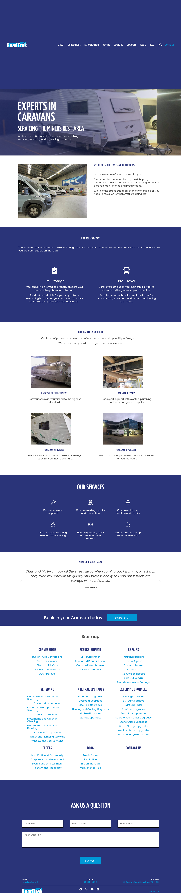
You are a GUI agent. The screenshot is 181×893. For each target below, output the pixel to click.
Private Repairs (133, 661)
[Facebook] (80, 889)
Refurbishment (91, 44)
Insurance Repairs (133, 656)
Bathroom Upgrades (90, 696)
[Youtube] (91, 889)
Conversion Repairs (133, 673)
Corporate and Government (47, 759)
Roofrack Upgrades (133, 709)
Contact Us (134, 748)
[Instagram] (86, 889)
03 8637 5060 (90, 882)
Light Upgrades (133, 705)
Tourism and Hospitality (47, 768)
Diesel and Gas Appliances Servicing (43, 709)
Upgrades (131, 44)
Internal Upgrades (90, 689)
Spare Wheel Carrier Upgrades (133, 717)
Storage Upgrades (90, 717)
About (61, 44)
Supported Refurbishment (90, 661)
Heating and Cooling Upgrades (90, 709)
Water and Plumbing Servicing (47, 736)
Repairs (106, 44)
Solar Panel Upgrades (133, 713)
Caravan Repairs (127, 393)
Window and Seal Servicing (47, 741)
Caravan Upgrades (126, 450)
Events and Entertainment (47, 763)
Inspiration (90, 759)
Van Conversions (47, 661)
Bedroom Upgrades (90, 700)
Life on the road (90, 763)
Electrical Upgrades (90, 705)
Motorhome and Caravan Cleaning (42, 720)
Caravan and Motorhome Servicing (42, 698)
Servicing (118, 44)
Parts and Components (47, 732)
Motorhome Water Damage (133, 682)
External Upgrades (133, 689)
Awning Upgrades (133, 696)
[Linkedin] (97, 889)
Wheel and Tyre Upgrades (133, 734)
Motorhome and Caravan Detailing (42, 727)
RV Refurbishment (90, 669)
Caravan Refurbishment (54, 393)
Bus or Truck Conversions (47, 656)
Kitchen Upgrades (90, 713)
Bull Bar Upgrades (133, 700)
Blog (152, 44)
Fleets (143, 44)
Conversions (74, 44)
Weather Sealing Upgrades (133, 730)
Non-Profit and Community (47, 755)
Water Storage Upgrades (133, 726)
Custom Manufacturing (47, 703)
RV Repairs (133, 669)
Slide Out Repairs (133, 678)
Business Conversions (47, 669)
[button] (21, 581)
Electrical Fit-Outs (47, 665)
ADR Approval (47, 673)
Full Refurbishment (90, 656)
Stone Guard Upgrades (133, 721)
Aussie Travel (90, 755)
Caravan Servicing (54, 450)
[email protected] (30, 882)
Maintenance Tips (90, 768)
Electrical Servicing (47, 714)
